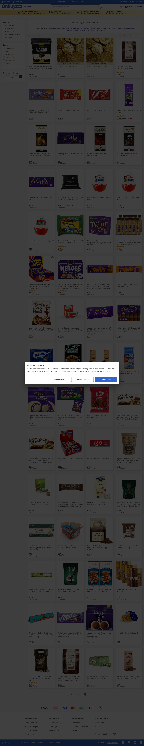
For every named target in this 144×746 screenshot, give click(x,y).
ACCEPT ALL (106, 379)
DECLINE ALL (59, 379)
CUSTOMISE (81, 379)
